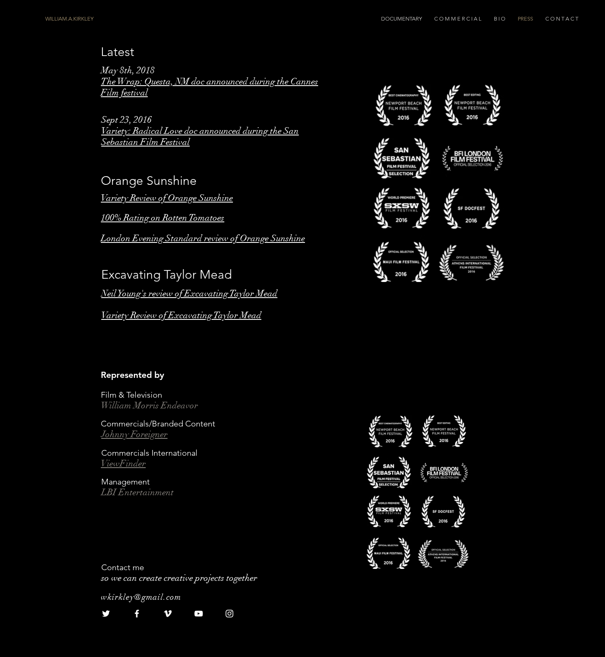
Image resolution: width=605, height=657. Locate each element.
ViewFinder (123, 463)
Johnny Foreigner (134, 434)
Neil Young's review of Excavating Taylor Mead (189, 293)
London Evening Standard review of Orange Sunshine (203, 238)
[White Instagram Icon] (229, 613)
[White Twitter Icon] (106, 613)
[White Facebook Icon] (137, 613)
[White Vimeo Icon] (168, 613)
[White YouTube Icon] (198, 613)
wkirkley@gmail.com (141, 597)
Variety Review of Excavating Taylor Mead (181, 315)
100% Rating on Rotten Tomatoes (162, 217)
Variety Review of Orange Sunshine (167, 197)
